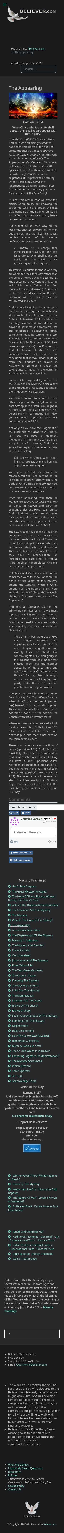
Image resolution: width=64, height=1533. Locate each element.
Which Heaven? (21, 1066)
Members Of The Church (27, 1000)
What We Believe (18, 1464)
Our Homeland (21, 955)
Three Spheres (21, 1071)
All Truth (17, 1076)
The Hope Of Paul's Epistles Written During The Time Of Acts (31, 898)
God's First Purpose (24, 886)
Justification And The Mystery (30, 960)
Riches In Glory (21, 1010)
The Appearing (21, 925)
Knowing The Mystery (25, 980)
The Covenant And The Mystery (31, 910)
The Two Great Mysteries (27, 970)
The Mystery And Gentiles (28, 945)
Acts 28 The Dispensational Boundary (35, 905)
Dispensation (20, 1025)
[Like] (45, 818)
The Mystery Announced (27, 1061)
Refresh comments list (22, 852)
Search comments (23, 807)
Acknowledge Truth (24, 1081)
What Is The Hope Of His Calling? (32, 920)
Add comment (22, 860)
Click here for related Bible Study (32, 1116)
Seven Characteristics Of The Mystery (34, 1015)
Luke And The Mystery (25, 990)
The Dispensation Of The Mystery (32, 935)
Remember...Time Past (25, 1040)
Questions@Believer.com (31, 1364)
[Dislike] (49, 818)
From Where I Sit (22, 965)
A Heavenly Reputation (26, 930)
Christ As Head (21, 950)
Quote (52, 841)
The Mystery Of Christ (25, 985)
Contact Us (14, 1489)
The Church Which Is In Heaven (31, 1050)
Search (15, 813)
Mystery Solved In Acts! (26, 1046)
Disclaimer (14, 1471)
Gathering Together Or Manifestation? (35, 1056)
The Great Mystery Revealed (29, 891)
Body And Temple (23, 1030)
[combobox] (38, 69)
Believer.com (49, 1524)
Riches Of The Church (25, 1005)
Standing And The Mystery (28, 1020)
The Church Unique (24, 975)
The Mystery (19, 915)
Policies (12, 1475)
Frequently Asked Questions (25, 1468)
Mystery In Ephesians (25, 940)
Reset (27, 813)
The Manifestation (23, 995)
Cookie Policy (16, 1486)
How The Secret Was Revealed (30, 1035)
